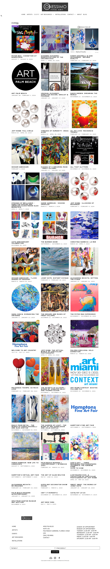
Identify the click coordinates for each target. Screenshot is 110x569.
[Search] (1, 15)
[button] (47, 14)
